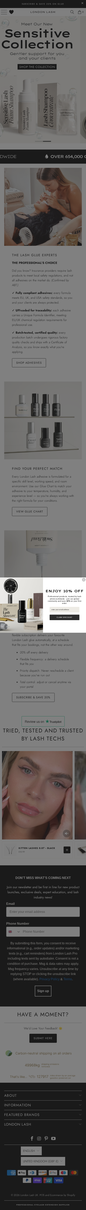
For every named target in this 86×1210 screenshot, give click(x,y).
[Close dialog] (83, 579)
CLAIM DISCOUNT (64, 617)
